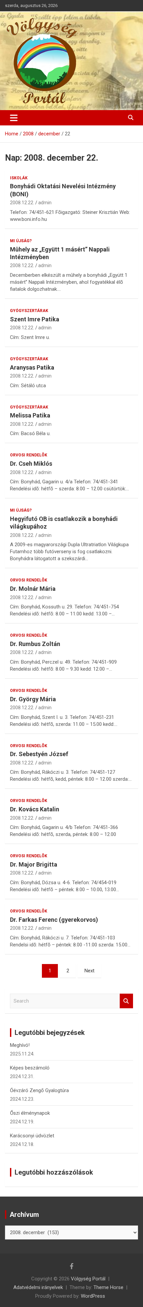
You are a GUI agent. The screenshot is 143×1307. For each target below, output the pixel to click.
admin (45, 202)
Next (89, 971)
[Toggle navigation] (14, 117)
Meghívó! (20, 1045)
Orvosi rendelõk (28, 455)
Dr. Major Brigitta (33, 864)
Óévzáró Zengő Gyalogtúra (39, 1090)
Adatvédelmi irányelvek (38, 1287)
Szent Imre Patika (34, 319)
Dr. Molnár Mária (33, 588)
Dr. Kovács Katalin (34, 809)
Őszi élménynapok (30, 1113)
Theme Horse (108, 1287)
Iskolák (19, 178)
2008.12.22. (22, 202)
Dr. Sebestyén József (39, 753)
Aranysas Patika (32, 367)
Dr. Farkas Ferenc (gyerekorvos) (54, 919)
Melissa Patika (30, 415)
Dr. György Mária (33, 699)
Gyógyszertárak (29, 310)
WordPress (93, 1296)
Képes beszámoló (30, 1068)
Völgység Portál (88, 1279)
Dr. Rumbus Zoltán (35, 643)
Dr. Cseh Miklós (31, 463)
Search (126, 1001)
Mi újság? (21, 241)
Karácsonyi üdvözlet (32, 1136)
